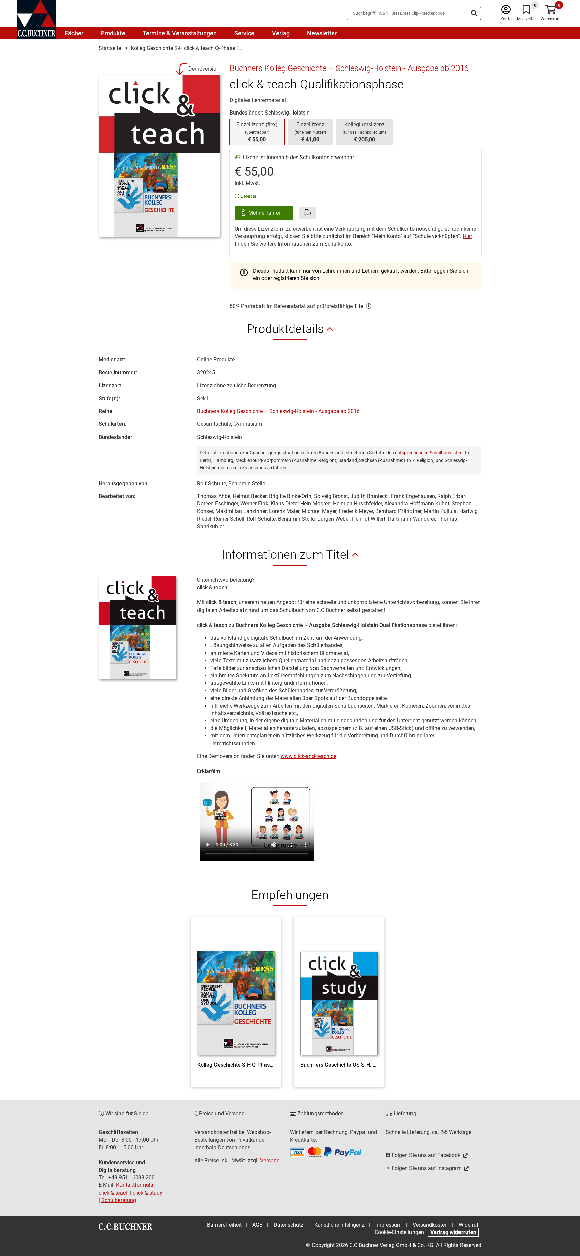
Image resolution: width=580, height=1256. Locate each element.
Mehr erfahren (265, 213)
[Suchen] (474, 13)
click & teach (114, 1193)
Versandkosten (430, 1225)
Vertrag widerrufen (453, 1232)
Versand (270, 1160)
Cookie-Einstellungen (399, 1232)
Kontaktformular (135, 1185)
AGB (257, 1225)
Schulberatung (118, 1200)
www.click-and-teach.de (308, 756)
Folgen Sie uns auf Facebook (426, 1155)
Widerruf (468, 1225)
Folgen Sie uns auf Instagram (426, 1168)
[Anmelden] (506, 11)
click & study (147, 1193)
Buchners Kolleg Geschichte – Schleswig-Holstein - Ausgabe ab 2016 (278, 411)
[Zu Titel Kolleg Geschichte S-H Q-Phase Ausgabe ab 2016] (236, 991)
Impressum (388, 1225)
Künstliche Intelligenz (339, 1225)
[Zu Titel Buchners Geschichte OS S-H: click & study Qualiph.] (339, 991)
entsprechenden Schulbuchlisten (429, 452)
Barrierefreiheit (224, 1225)
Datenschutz (288, 1225)
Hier (467, 236)
